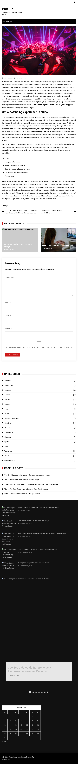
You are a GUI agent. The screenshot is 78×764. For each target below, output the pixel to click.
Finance (7, 404)
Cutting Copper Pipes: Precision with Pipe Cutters (22, 494)
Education (7, 395)
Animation (7, 381)
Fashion (7, 400)
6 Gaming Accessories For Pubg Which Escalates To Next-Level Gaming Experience (21, 211)
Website (8, 329)
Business (7, 390)
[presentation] (69, 231)
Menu (9, 22)
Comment (9, 278)
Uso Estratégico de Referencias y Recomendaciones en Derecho (27, 475)
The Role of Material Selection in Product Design (21, 480)
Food (6, 409)
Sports (6, 442)
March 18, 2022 (10, 249)
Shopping (7, 437)
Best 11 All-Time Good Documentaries (58, 245)
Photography (9, 432)
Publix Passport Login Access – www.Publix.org (52, 211)
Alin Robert (20, 78)
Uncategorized (9, 461)
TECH (6, 446)
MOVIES (7, 428)
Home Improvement (11, 418)
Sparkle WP (6, 760)
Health (6, 414)
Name (8, 303)
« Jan (4, 741)
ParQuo (8, 9)
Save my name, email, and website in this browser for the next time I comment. (38, 348)
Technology (8, 451)
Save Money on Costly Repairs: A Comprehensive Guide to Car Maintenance (31, 484)
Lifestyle (5, 206)
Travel (6, 456)
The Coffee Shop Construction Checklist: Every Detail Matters (26, 489)
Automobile (8, 385)
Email (8, 316)
